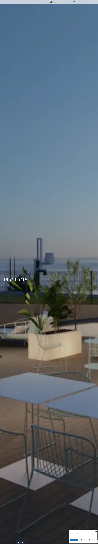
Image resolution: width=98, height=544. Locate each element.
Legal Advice (88, 542)
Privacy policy (83, 542)
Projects (29, 1)
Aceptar (74, 539)
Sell (20, 1)
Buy (17, 1)
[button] (95, 531)
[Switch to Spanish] (69, 1)
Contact (34, 1)
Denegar (83, 539)
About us (24, 1)
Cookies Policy (79, 542)
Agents (80, 1)
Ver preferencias (92, 539)
